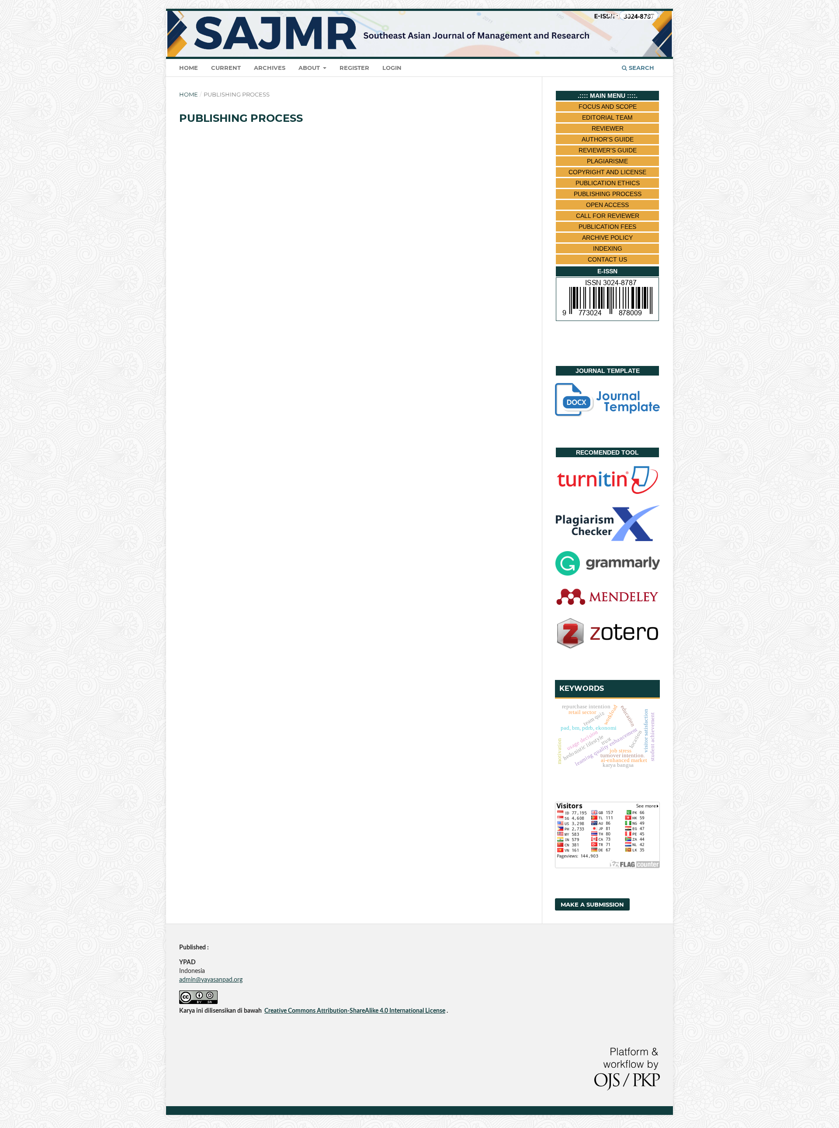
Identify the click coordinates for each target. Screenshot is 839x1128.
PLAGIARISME (607, 161)
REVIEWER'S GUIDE (608, 150)
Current (226, 67)
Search (640, 67)
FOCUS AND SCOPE (608, 106)
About (310, 67)
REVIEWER (608, 128)
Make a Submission (592, 904)
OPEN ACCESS (607, 204)
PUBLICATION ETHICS (608, 182)
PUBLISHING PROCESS (607, 193)
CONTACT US (607, 259)
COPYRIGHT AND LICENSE (607, 172)
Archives (269, 67)
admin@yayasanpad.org (211, 980)
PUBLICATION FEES (607, 226)
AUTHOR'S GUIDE (608, 139)
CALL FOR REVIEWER (607, 215)
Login (392, 67)
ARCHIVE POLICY (607, 237)
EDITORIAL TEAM (607, 117)
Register (354, 67)
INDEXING (607, 248)
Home (188, 67)
